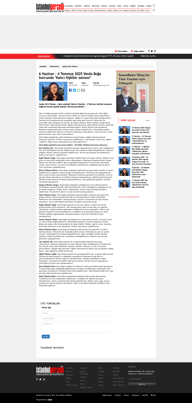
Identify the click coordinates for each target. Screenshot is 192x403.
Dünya (104, 6)
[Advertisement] (96, 31)
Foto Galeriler (118, 381)
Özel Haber (141, 10)
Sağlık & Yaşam (88, 10)
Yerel (147, 10)
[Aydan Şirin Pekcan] (53, 91)
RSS (154, 395)
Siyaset (87, 6)
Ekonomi (95, 6)
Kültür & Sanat (77, 10)
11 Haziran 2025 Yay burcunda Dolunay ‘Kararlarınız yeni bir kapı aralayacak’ (140, 180)
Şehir (100, 368)
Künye (126, 395)
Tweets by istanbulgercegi (129, 193)
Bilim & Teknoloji (84, 372)
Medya (116, 10)
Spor (119, 6)
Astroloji (133, 10)
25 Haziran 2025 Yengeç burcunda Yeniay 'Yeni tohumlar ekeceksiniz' (141, 126)
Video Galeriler (119, 385)
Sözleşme (135, 395)
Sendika (141, 6)
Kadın (148, 6)
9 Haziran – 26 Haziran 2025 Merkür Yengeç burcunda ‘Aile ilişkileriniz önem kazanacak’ (140, 169)
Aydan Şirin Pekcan (70, 66)
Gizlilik (145, 395)
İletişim (118, 395)
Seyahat (126, 10)
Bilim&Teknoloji (100, 10)
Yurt (120, 10)
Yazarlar (112, 6)
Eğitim (133, 6)
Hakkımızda (107, 395)
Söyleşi (109, 10)
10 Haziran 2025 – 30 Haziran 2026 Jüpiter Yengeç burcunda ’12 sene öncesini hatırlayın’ (142, 157)
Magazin (68, 10)
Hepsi (147, 117)
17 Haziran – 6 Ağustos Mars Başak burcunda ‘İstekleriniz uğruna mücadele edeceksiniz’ (141, 146)
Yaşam (100, 385)
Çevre (125, 6)
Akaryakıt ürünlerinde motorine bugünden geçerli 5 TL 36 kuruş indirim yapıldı (87, 56)
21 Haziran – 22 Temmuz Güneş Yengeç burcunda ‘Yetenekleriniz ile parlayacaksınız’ (141, 136)
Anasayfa (69, 6)
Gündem (78, 6)
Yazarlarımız (54, 66)
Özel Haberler (118, 378)
